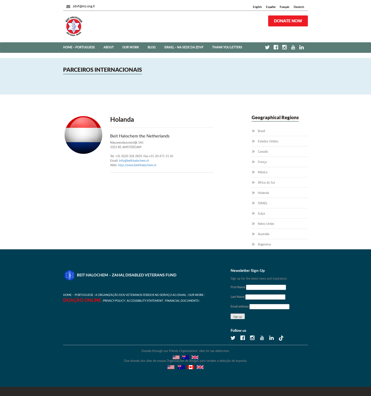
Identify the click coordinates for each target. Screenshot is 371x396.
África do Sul (266, 182)
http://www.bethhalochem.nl (137, 165)
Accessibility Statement (145, 300)
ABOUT (108, 47)
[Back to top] (352, 377)
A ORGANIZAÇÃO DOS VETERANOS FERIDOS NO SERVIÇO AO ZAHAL (140, 295)
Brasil (261, 131)
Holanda (263, 193)
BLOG (152, 47)
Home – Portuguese (79, 47)
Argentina (264, 244)
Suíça (261, 213)
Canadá (263, 151)
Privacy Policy (114, 300)
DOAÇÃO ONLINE (82, 300)
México (263, 172)
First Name (238, 287)
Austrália (263, 234)
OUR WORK (130, 47)
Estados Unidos (268, 141)
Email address (240, 306)
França (262, 162)
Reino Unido (266, 223)
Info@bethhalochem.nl (134, 160)
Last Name (238, 297)
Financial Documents (182, 300)
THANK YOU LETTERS (227, 47)
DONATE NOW (288, 20)
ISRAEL (263, 203)
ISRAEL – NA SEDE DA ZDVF (184, 47)
